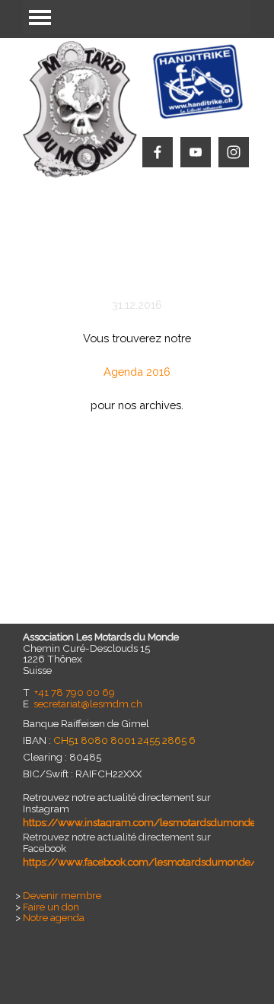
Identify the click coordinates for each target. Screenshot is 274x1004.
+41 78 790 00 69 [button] (74, 692)
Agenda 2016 (137, 371)
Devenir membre (62, 895)
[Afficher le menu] (40, 17)
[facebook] (157, 152)
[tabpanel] (137, 380)
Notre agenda (53, 917)
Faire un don (51, 907)
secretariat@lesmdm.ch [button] (87, 703)
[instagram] (233, 152)
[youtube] (195, 152)
